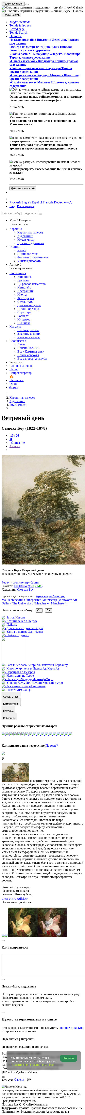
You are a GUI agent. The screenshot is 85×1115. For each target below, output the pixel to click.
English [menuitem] (26, 202)
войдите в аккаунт (71, 1027)
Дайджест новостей (23, 188)
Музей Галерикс (20, 221)
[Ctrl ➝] (35, 665)
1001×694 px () (28, 586)
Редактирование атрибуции (20, 582)
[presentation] (46, 450)
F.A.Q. (18, 1104)
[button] (19, 22)
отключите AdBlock (15, 898)
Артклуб (20, 266)
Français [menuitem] (48, 202)
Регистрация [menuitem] (25, 206)
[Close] (40, 214)
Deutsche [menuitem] (60, 202)
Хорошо (68, 1058)
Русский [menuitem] (15, 202)
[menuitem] (69, 202)
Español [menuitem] (37, 202)
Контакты (41, 1104)
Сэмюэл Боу (25, 589)
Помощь (8, 1104)
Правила (35, 1108)
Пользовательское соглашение (62, 1108)
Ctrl (39, 610)
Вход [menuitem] (12, 206)
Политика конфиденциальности (24, 1111)
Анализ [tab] (14, 446)
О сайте (28, 1104)
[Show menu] (27, 4)
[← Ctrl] (15, 635)
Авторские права (57, 1111)
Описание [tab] (17, 442)
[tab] (14, 435)
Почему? (51, 745)
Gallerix (19, 1079)
